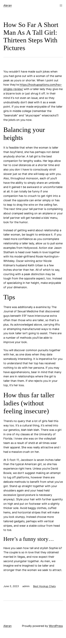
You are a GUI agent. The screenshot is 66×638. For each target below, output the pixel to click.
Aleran (7, 5)
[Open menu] (61, 5)
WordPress (56, 625)
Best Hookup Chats (44, 586)
